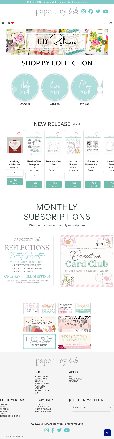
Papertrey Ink (18, 436)
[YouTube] (67, 430)
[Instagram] (46, 430)
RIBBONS (39, 381)
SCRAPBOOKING (42, 383)
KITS (36, 393)
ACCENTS (39, 388)
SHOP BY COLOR (42, 390)
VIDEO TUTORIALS (43, 409)
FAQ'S (2, 406)
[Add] (18, 154)
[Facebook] (52, 430)
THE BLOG (39, 404)
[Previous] (14, 89)
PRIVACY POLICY (7, 413)
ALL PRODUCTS (41, 376)
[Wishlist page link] (12, 23)
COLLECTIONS (41, 379)
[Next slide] (105, 160)
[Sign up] (110, 407)
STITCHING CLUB (42, 406)
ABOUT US (73, 376)
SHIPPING (4, 409)
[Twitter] (59, 430)
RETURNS (4, 411)
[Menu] (3, 23)
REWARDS (73, 381)
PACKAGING (40, 385)
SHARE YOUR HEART (43, 411)
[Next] (100, 89)
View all (76, 124)
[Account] (104, 23)
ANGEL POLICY (75, 379)
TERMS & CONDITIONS (10, 416)
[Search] (9, 23)
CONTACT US (5, 404)
